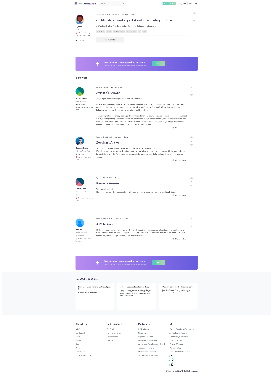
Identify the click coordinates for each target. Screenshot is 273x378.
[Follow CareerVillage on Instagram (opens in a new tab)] (171, 365)
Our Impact (80, 333)
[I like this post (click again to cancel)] (194, 13)
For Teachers (112, 336)
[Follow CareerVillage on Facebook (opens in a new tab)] (171, 356)
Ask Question (169, 3)
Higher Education (145, 336)
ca (139, 32)
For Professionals (114, 333)
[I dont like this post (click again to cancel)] (194, 20)
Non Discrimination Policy (180, 351)
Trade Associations (146, 348)
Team (78, 336)
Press (78, 348)
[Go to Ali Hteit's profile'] (80, 223)
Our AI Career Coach (84, 355)
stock (144, 32)
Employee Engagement (148, 340)
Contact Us (80, 351)
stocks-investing (119, 32)
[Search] (123, 3)
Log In (192, 3)
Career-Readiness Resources (181, 329)
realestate (100, 32)
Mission (79, 329)
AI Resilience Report (178, 333)
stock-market (131, 32)
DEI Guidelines (175, 340)
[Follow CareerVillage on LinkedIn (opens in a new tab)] (171, 360)
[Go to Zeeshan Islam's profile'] (80, 142)
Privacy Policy (175, 348)
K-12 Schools (143, 329)
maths (109, 32)
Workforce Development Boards (152, 344)
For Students (112, 329)
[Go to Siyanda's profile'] (80, 21)
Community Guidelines (178, 336)
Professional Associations (148, 351)
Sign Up (183, 3)
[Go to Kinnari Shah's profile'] (80, 183)
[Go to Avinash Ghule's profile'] (80, 92)
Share (132, 15)
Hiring (78, 340)
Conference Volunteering (149, 355)
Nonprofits (142, 333)
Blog (77, 344)
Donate (110, 340)
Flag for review (179, 127)
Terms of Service (176, 344)
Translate (124, 15)
